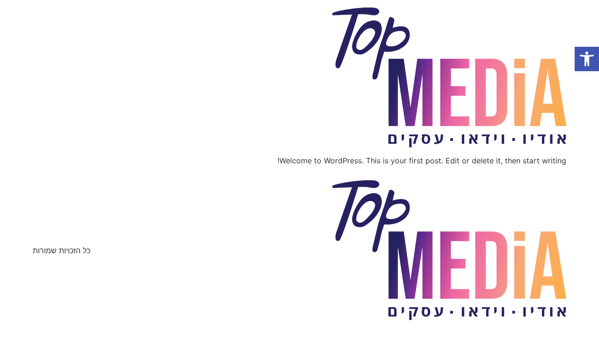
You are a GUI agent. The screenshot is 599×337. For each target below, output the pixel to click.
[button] (587, 59)
